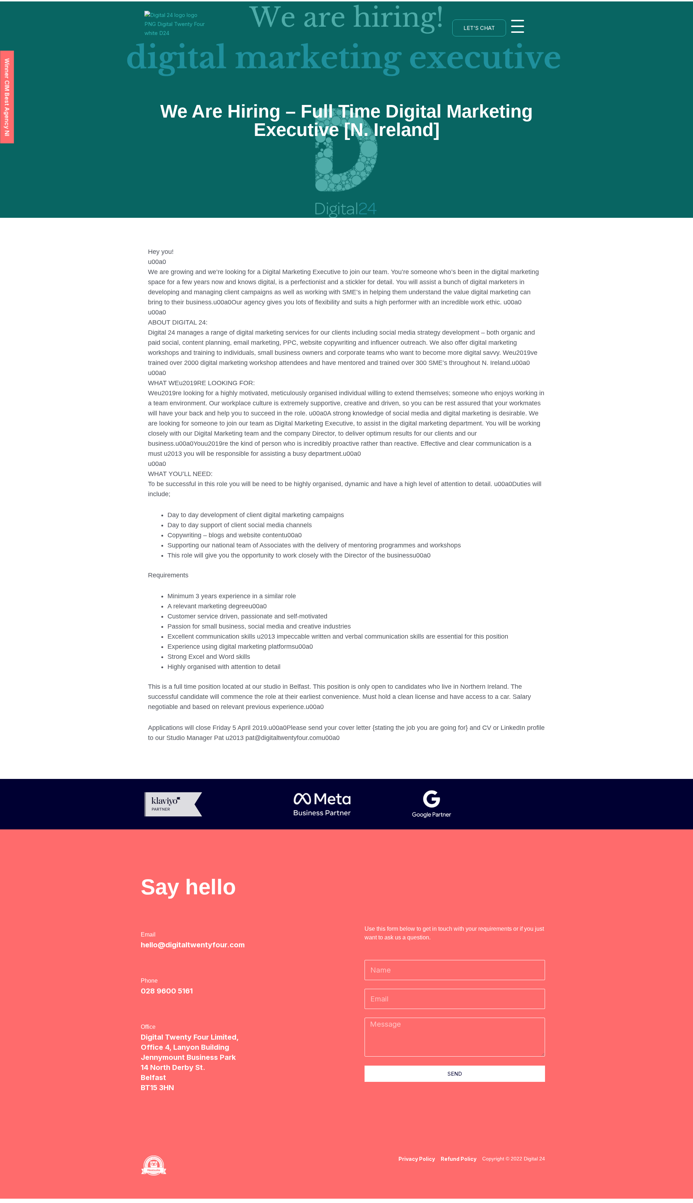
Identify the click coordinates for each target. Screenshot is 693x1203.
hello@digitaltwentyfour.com (193, 944)
